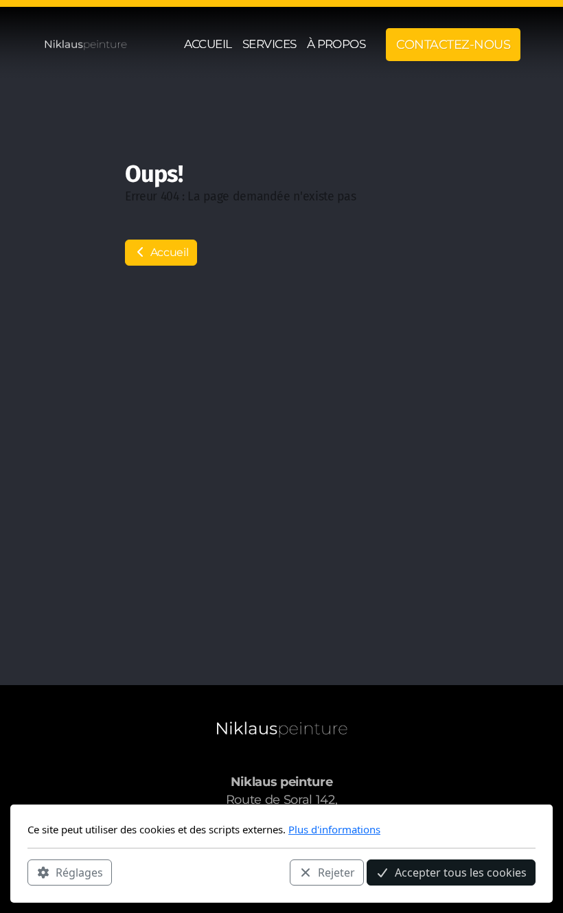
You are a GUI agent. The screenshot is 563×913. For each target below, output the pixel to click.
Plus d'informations (334, 829)
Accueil (168, 252)
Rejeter (336, 872)
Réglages (79, 872)
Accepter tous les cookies (461, 872)
